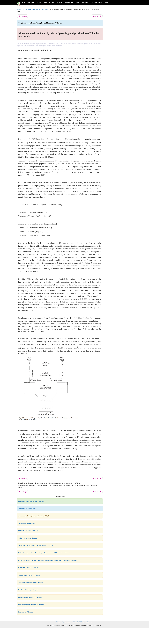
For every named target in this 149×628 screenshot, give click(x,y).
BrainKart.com (28, 3)
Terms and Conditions (71, 622)
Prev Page (23, 16)
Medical (59, 2)
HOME (39, 2)
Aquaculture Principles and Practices (35, 9)
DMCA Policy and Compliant (85, 622)
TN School (85, 2)
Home (19, 9)
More (106, 2)
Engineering (69, 2)
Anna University (49, 2)
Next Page (96, 16)
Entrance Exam (97, 2)
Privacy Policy (60, 622)
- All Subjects (26, 508)
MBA (77, 2)
